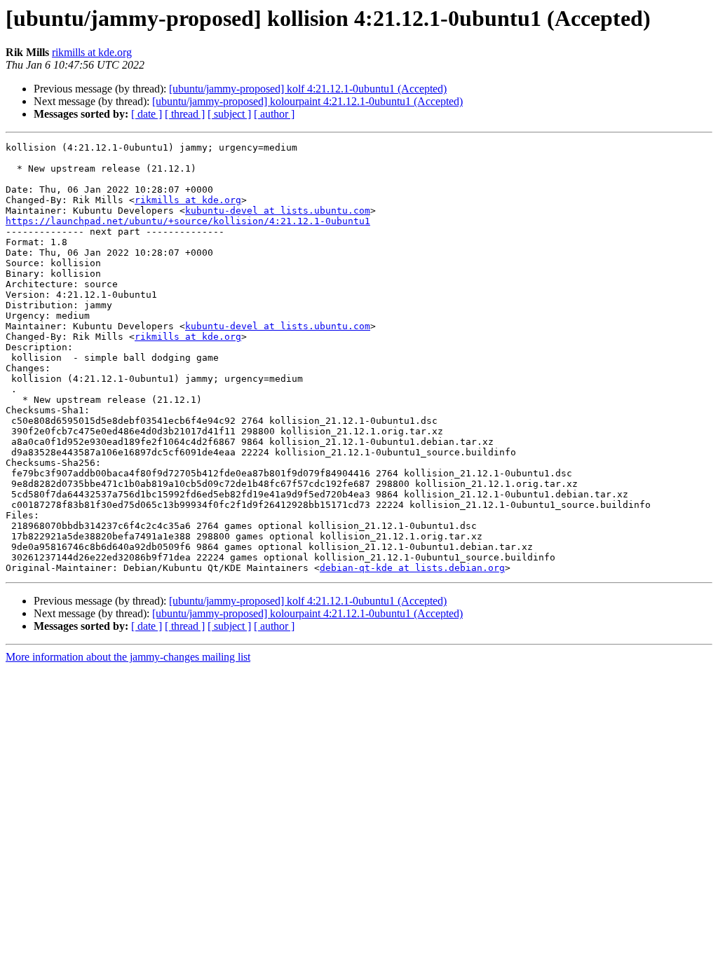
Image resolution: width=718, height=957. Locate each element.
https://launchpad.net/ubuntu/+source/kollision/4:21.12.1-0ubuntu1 (188, 221)
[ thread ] (185, 114)
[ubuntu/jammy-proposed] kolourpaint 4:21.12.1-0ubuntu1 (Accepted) (307, 101)
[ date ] (146, 114)
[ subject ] (229, 114)
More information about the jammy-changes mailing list (128, 657)
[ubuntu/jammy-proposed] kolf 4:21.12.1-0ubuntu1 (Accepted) (308, 89)
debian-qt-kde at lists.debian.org (412, 568)
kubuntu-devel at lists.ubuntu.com (277, 210)
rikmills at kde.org (92, 52)
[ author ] (274, 114)
